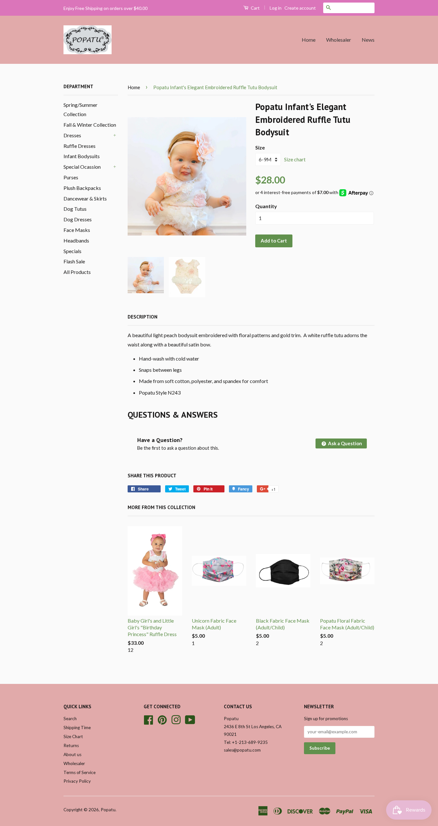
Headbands (76, 240)
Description (142, 317)
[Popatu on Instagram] (176, 719)
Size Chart (73, 736)
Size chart (295, 159)
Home (309, 40)
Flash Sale (74, 261)
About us (72, 754)
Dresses (72, 135)
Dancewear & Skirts (85, 198)
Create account (300, 8)
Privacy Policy (77, 781)
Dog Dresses (77, 219)
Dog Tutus (75, 209)
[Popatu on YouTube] (190, 719)
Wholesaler (338, 40)
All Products (77, 272)
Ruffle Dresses (79, 146)
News (368, 40)
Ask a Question (344, 443)
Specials (72, 251)
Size (260, 147)
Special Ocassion (82, 167)
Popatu (108, 809)
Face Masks (76, 230)
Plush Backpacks (82, 188)
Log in (276, 8)
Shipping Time (77, 727)
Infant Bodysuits (81, 156)
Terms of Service (79, 772)
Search (70, 718)
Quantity (266, 206)
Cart (255, 8)
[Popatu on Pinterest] (162, 719)
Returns (71, 745)
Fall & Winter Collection (89, 125)
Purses (70, 177)
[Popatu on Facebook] (148, 719)
